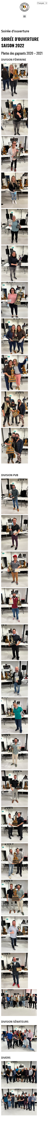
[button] (25, 16)
